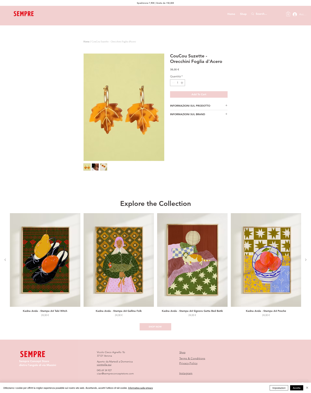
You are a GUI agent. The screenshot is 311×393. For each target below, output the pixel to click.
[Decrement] (173, 83)
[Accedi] (293, 14)
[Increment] (182, 83)
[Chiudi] (307, 387)
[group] (155, 267)
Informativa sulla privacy (140, 387)
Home (86, 41)
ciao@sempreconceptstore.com (115, 373)
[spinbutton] (177, 83)
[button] (288, 13)
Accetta (296, 387)
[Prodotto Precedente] (5, 260)
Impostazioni (278, 387)
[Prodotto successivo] (306, 260)
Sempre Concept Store (34, 361)
